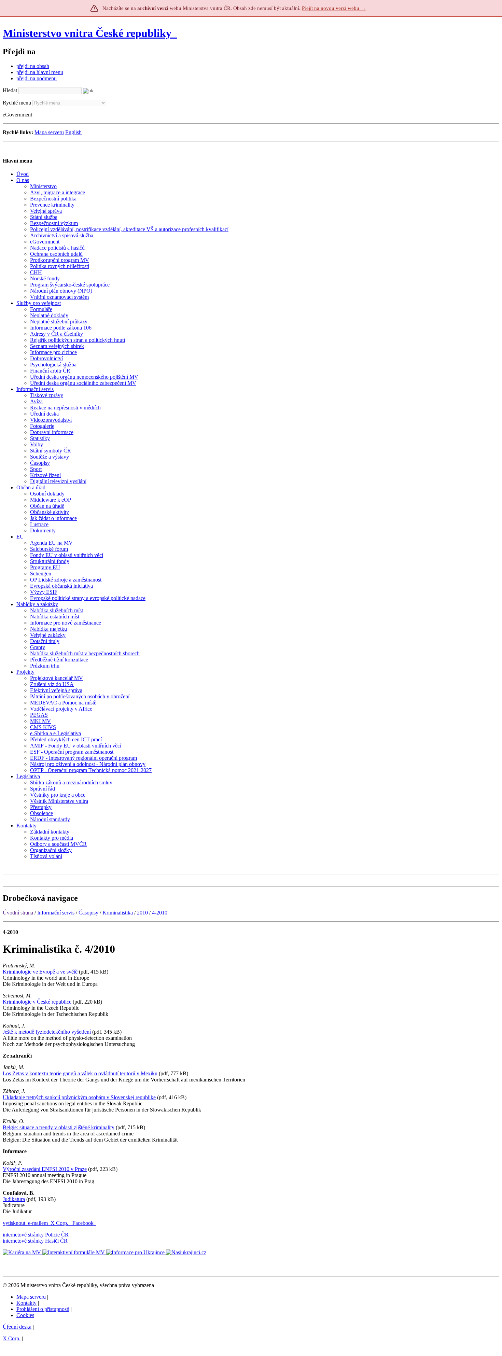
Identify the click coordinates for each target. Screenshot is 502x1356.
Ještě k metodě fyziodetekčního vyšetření (47, 1032)
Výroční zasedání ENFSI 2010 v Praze (45, 1169)
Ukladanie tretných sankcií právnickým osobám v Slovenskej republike (79, 1097)
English (73, 132)
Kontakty (26, 1303)
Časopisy (88, 912)
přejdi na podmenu (36, 78)
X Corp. (60, 1223)
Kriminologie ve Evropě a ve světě (40, 972)
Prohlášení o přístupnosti (42, 1309)
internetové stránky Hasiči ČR (35, 1241)
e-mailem (38, 1223)
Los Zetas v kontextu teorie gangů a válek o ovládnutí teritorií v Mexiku (80, 1073)
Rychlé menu (17, 103)
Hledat (10, 90)
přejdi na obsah (32, 66)
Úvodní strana (18, 912)
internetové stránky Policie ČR (36, 1235)
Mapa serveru (49, 132)
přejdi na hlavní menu (39, 72)
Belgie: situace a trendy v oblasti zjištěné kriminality (58, 1127)
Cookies (25, 1315)
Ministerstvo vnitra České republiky (87, 33)
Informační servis (55, 912)
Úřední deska (17, 1327)
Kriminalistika (117, 912)
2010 (142, 912)
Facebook (83, 1223)
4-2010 (159, 912)
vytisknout (14, 1223)
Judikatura (14, 1199)
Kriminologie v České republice (37, 1002)
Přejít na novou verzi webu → (334, 8)
